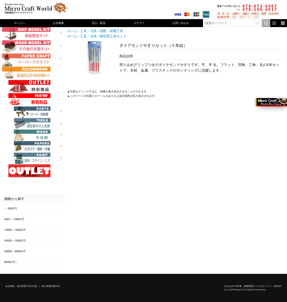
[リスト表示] (274, 23)
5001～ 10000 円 (14, 219)
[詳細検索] (257, 23)
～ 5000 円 (10, 208)
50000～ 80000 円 (15, 251)
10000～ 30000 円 (15, 229)
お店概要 (58, 23)
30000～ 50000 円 (15, 240)
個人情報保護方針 (51, 286)
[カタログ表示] (283, 23)
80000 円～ (11, 262)
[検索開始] (266, 23)
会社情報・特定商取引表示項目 (21, 286)
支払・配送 (98, 23)
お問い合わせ (180, 23)
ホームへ (19, 23)
